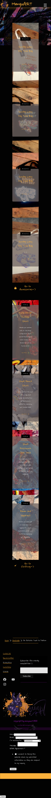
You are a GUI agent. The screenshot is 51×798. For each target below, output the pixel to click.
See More (24, 64)
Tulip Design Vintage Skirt (25, 317)
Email (13, 737)
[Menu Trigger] (45, 5)
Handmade (16, 640)
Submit (13, 769)
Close (3, 797)
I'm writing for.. (17, 740)
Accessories (25, 39)
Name (12, 734)
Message (14, 745)
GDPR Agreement (17, 748)
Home (7, 640)
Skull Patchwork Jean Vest (25, 448)
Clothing (25, 305)
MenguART (22, 4)
